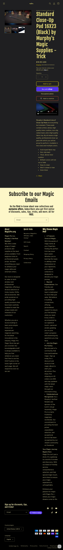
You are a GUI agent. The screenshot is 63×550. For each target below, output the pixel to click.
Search (26, 246)
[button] (4, 3)
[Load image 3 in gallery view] (22, 30)
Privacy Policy (28, 258)
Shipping (38, 64)
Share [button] (40, 176)
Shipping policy (54, 545)
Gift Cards (27, 242)
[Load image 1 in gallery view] (8, 30)
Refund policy (24, 545)
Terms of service (43, 545)
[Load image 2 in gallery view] (15, 30)
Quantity (39, 73)
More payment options (47, 93)
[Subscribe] (46, 220)
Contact (26, 250)
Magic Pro (16, 546)
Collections (27, 262)
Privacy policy (33, 545)
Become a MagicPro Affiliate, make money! (30, 236)
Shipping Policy (29, 254)
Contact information (52, 547)
